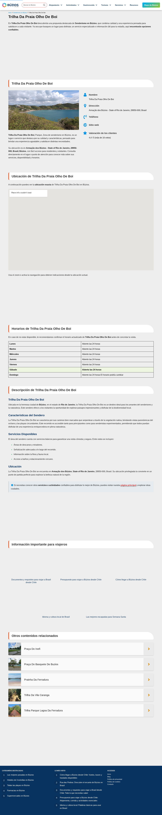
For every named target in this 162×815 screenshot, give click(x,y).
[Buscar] (44, 5)
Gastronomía (88, 5)
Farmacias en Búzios (16, 790)
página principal (128, 485)
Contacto (110, 784)
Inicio (109, 774)
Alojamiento (54, 5)
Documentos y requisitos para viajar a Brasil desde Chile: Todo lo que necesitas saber (81, 791)
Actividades (71, 5)
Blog (108, 777)
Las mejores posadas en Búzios (20, 775)
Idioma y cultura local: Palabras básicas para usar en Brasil (80, 806)
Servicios (119, 5)
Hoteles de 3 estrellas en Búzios (20, 780)
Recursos (134, 5)
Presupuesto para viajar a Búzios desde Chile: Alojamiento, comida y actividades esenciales (79, 799)
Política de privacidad (114, 779)
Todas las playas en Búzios (18, 785)
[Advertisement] (81, 54)
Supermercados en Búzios (18, 796)
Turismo (104, 5)
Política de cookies (113, 782)
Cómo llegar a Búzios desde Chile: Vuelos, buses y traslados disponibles (81, 776)
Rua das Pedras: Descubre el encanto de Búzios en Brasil (81, 783)
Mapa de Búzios (151, 5)
